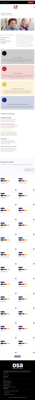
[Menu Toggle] (34, 7)
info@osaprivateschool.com (5, 2)
